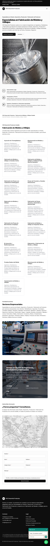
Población (28, 465)
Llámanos (20, 34)
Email (5, 459)
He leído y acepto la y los (23, 477)
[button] (25, 431)
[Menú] (47, 9)
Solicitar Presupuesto (8, 34)
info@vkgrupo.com (6, 522)
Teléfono (28, 459)
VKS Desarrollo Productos (12, 8)
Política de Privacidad (19, 477)
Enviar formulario (25, 481)
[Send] (46, 537)
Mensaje (6, 470)
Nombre (6, 453)
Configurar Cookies (30, 525)
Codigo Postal (7, 465)
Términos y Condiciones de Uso (33, 477)
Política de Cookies (30, 519)
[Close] (46, 529)
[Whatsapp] (46, 542)
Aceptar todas (5, 4)
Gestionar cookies (16, 4)
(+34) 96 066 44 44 (6, 520)
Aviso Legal (28, 516)
